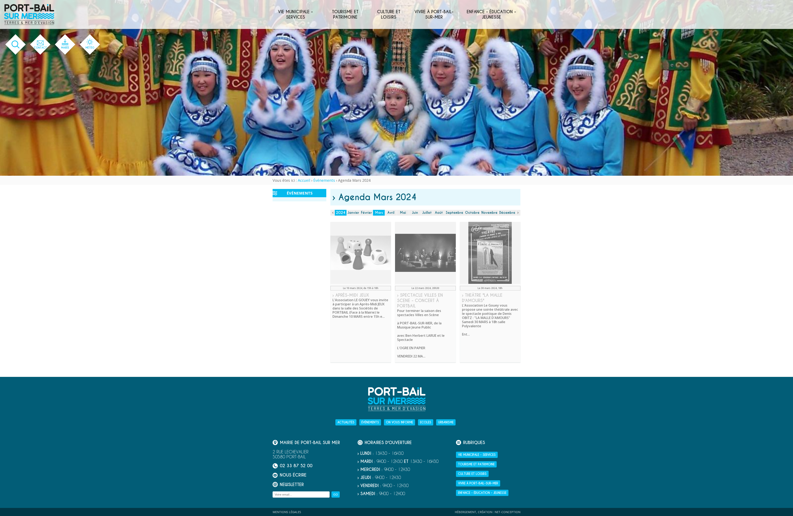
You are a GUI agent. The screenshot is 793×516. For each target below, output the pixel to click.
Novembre (489, 212)
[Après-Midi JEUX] (360, 253)
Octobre (472, 212)
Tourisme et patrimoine (345, 14)
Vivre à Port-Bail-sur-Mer (433, 14)
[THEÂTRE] (490, 253)
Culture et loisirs (388, 14)
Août (439, 212)
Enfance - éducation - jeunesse (491, 14)
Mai (403, 212)
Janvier (353, 212)
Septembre (454, 212)
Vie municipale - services (295, 14)
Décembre (507, 212)
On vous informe (399, 422)
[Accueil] (29, 14)
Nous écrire (293, 475)
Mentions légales (287, 512)
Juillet (427, 212)
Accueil (304, 180)
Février (366, 212)
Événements (324, 180)
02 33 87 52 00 (296, 465)
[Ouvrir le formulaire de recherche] (15, 44)
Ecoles (425, 422)
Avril (390, 212)
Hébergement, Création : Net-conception (487, 512)
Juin (415, 212)
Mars (379, 212)
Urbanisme (445, 422)
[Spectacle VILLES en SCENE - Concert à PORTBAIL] (425, 253)
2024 (340, 212)
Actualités (345, 422)
